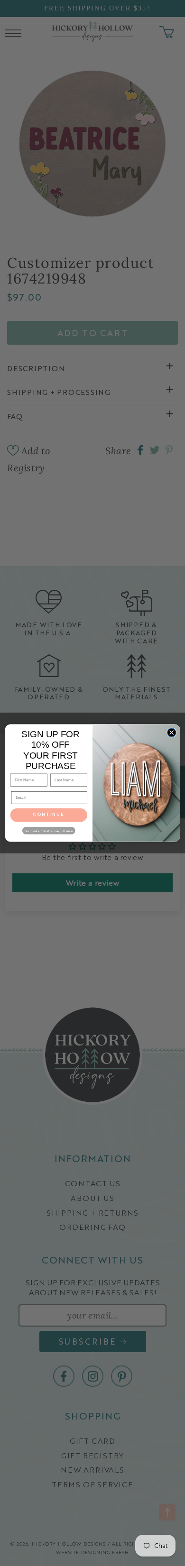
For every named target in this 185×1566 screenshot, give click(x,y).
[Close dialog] (171, 732)
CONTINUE (49, 815)
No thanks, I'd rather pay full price (49, 830)
